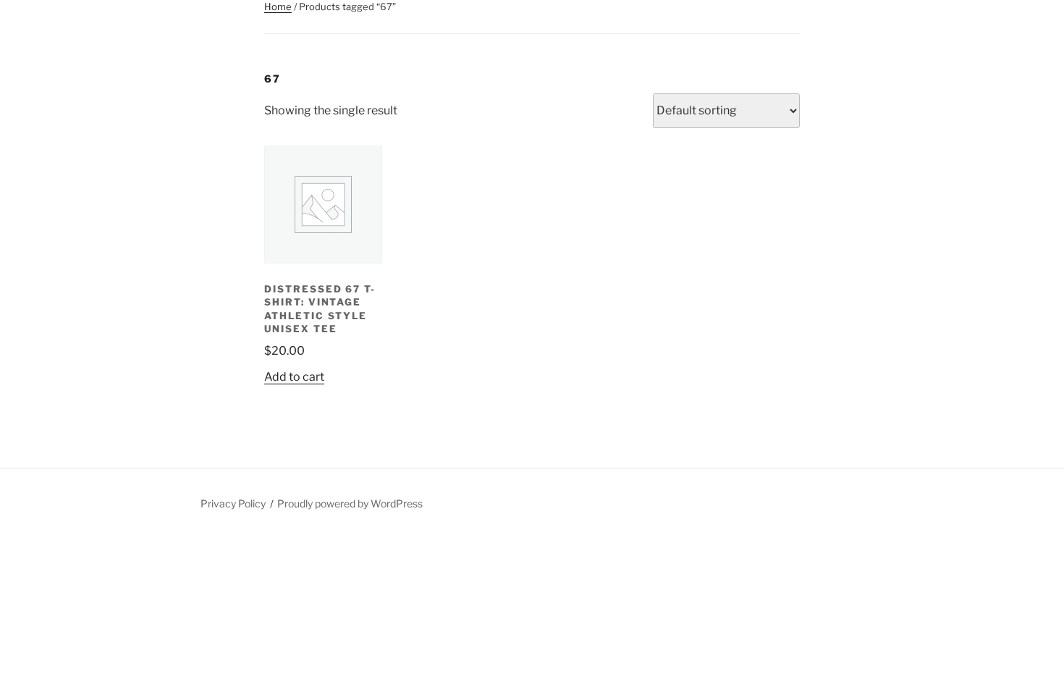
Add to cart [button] (294, 377)
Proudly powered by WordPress (350, 503)
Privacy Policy (233, 503)
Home (278, 6)
